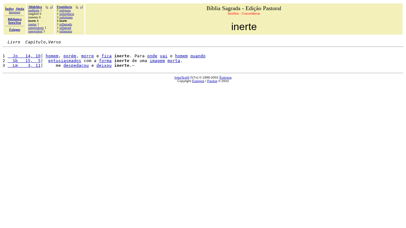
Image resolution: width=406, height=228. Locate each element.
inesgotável (35, 31)
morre (87, 56)
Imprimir (14, 12)
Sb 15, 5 (24, 60)
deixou (104, 65)
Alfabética (35, 7)
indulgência (66, 14)
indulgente (66, 17)
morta (173, 60)
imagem (157, 60)
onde (152, 56)
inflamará (65, 27)
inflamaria (65, 31)
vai (163, 56)
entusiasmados (64, 60)
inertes (32, 24)
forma (105, 60)
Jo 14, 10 (24, 56)
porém (69, 56)
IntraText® (181, 77)
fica (107, 56)
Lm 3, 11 (24, 65)
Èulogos (225, 77)
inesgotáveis (36, 27)
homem (52, 56)
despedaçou (76, 65)
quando (198, 56)
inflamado (65, 24)
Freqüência (64, 7)
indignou (65, 10)
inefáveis (33, 10)
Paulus (212, 81)
